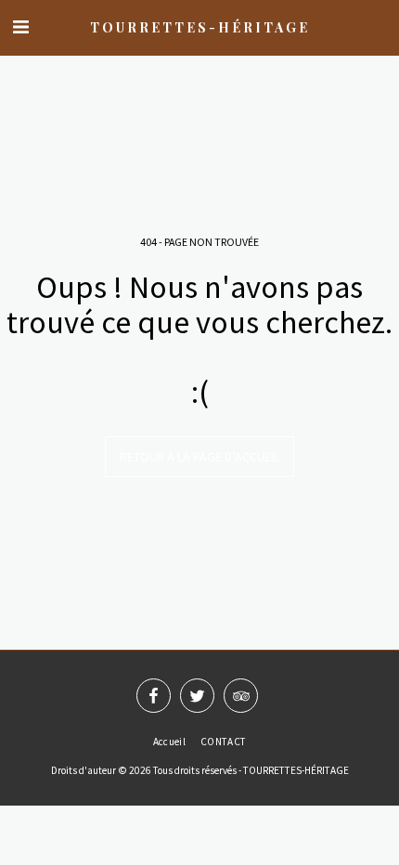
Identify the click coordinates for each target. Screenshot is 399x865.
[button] (20, 26)
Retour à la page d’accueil (199, 456)
